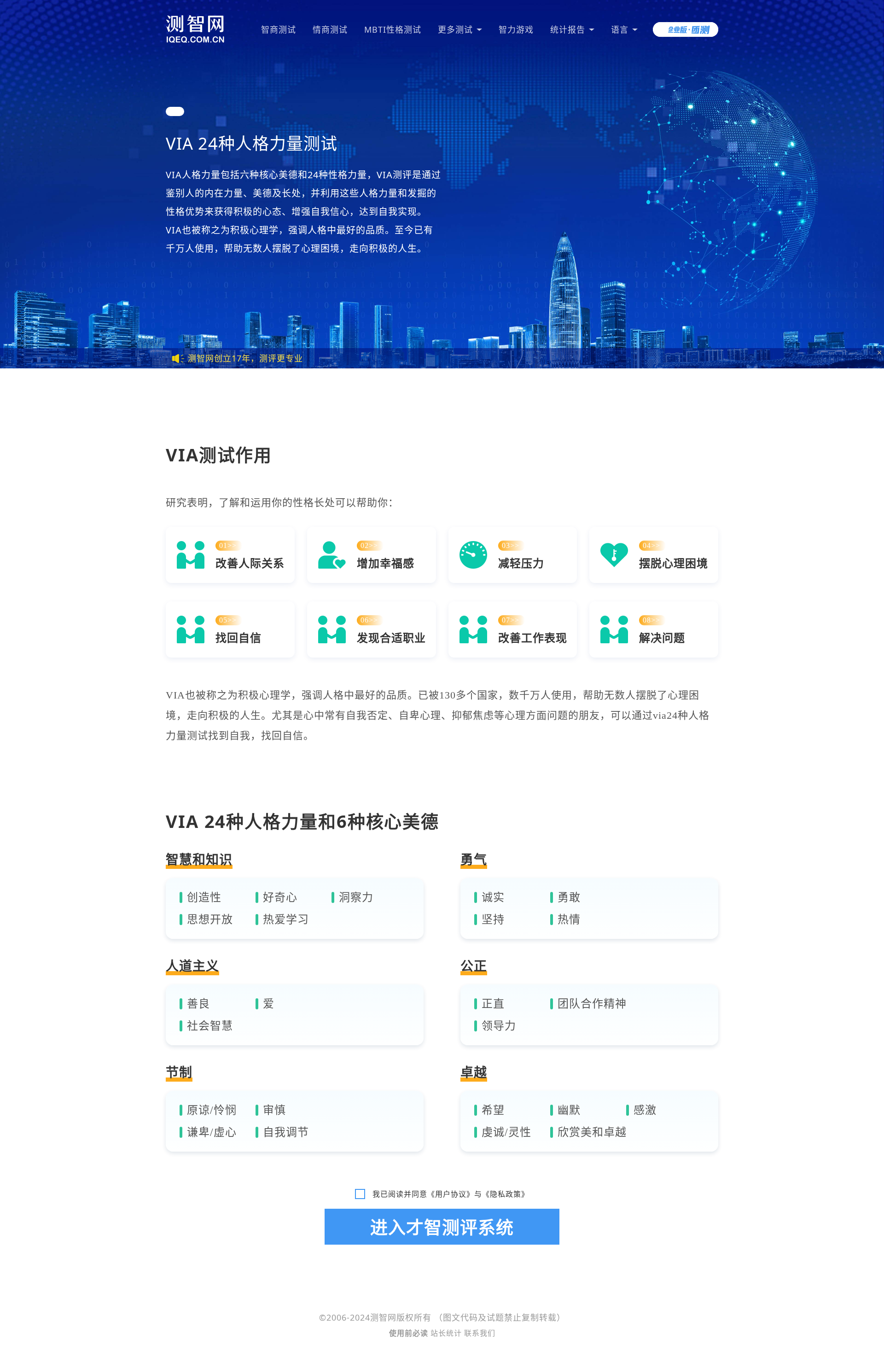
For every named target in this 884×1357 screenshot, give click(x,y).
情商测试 (330, 29)
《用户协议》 (450, 1194)
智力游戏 (516, 29)
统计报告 (567, 29)
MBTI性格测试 (392, 29)
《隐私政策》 (505, 1194)
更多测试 (455, 29)
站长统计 (446, 1333)
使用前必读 (409, 1333)
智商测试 (278, 29)
